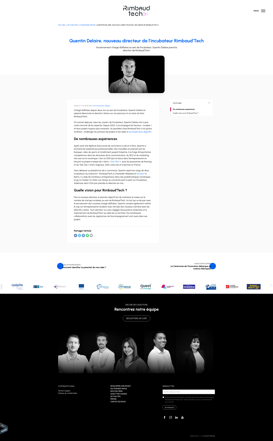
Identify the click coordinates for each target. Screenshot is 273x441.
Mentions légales (64, 391)
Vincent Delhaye (209, 436)
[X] (79, 235)
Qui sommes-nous (118, 389)
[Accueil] (136, 11)
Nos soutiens (116, 391)
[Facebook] (75, 235)
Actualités (72, 25)
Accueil (61, 25)
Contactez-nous (118, 402)
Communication (87, 25)
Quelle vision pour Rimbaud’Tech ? (186, 113)
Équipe (107, 106)
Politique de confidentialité (67, 393)
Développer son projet (120, 386)
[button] (191, 103)
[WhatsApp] (87, 235)
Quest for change (118, 394)
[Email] (91, 235)
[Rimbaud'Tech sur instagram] (170, 417)
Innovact (141, 173)
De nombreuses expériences (184, 109)
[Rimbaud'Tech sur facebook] (165, 417)
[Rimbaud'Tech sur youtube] (182, 417)
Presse (113, 399)
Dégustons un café (136, 318)
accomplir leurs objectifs (140, 131)
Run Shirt (115, 161)
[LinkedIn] (83, 235)
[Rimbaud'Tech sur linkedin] (176, 417)
